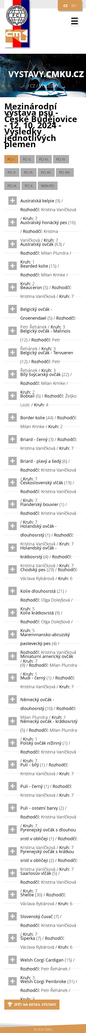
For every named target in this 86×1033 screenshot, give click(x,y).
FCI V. (12, 172)
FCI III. (43, 159)
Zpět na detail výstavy (35, 1004)
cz (65, 5)
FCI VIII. (64, 172)
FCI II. (27, 159)
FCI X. (29, 185)
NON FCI (47, 185)
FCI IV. (61, 159)
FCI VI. (28, 172)
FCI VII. (46, 172)
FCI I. (11, 159)
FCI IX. (12, 185)
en (73, 5)
